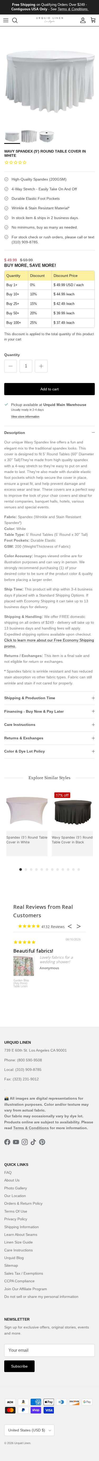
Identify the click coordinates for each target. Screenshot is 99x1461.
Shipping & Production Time (29, 698)
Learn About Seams (20, 1234)
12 (78, 869)
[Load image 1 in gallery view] (49, 75)
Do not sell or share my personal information (41, 1296)
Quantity (12, 355)
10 (68, 869)
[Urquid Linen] (49, 20)
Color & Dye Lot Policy (24, 751)
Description (14, 433)
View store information (25, 416)
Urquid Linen (22, 1443)
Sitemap (11, 1265)
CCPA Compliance (19, 1281)
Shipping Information (21, 1227)
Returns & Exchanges (23, 738)
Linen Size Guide (18, 1242)
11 (73, 869)
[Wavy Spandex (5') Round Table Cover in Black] (72, 810)
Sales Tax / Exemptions (23, 1273)
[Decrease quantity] (10, 366)
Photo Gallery (15, 1188)
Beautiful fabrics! (33, 951)
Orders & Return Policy (23, 1203)
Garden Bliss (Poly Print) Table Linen (21, 983)
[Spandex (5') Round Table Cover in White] (27, 810)
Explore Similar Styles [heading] (49, 777)
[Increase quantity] (41, 366)
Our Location (15, 1196)
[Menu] (6, 20)
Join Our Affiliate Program (25, 1289)
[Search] (17, 20)
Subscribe (19, 1366)
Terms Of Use (15, 1211)
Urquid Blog (14, 1258)
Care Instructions (19, 724)
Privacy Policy (15, 1219)
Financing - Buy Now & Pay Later (34, 711)
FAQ (8, 1172)
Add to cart (49, 389)
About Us (12, 1180)
